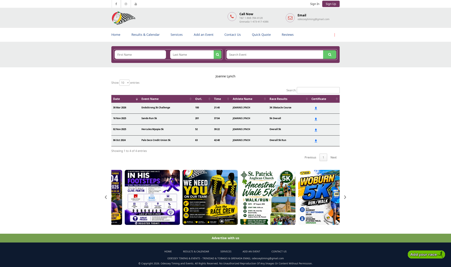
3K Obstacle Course (280, 107)
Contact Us (232, 34)
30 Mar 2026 (119, 107)
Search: (291, 90)
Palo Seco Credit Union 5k (156, 140)
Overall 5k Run (278, 140)
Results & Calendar (145, 34)
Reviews (288, 34)
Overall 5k (275, 129)
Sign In (314, 4)
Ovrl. (198, 99)
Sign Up (331, 4)
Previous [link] (310, 157)
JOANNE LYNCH (241, 107)
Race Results (278, 99)
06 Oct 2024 (119, 140)
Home (115, 34)
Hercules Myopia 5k (152, 129)
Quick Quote (261, 34)
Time (217, 99)
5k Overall (275, 118)
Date (116, 99)
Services (177, 34)
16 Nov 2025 (119, 118)
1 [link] (323, 157)
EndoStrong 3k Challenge (155, 107)
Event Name (150, 99)
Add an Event (204, 34)
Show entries (125, 83)
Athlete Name (242, 99)
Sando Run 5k (149, 118)
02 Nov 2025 (119, 129)
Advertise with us (225, 238)
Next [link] (333, 157)
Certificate (318, 99)
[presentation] (105, 196)
